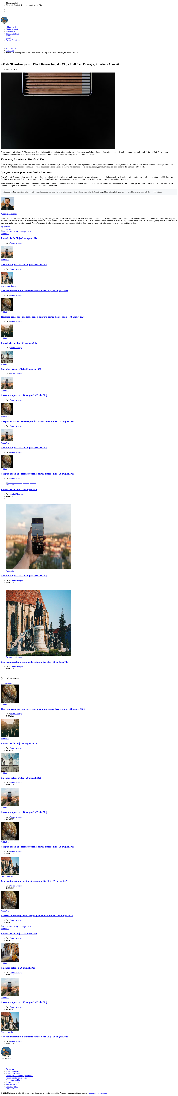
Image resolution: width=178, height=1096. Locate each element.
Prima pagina (11, 48)
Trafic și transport (12, 34)
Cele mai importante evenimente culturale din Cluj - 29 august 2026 (34, 881)
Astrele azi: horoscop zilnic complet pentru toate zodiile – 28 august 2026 (37, 915)
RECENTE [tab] (5, 227)
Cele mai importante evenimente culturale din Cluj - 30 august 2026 (34, 290)
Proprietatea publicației (14, 1080)
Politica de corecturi (13, 1073)
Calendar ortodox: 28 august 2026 (18, 968)
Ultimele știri (11, 27)
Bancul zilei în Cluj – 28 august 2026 (19, 933)
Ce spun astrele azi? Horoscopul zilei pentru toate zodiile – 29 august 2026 (37, 421)
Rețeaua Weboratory (13, 1082)
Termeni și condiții (13, 1084)
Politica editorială (12, 1071)
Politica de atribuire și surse (16, 1078)
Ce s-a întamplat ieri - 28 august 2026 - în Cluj (24, 395)
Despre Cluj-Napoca (14, 40)
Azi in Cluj (10, 51)
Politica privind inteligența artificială (19, 1076)
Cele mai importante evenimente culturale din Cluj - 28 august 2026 (34, 1036)
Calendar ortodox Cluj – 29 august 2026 (21, 369)
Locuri (8, 38)
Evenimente (10, 31)
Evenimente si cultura (9, 286)
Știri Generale (6, 683)
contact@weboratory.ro (98, 1093)
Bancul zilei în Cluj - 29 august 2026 (19, 343)
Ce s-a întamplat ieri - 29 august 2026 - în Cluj (24, 264)
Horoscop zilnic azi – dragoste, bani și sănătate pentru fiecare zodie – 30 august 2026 (43, 317)
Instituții (9, 36)
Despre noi (10, 1069)
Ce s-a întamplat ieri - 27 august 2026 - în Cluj (24, 1002)
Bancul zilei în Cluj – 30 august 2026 (19, 238)
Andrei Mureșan (9, 214)
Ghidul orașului (12, 29)
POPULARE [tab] (6, 229)
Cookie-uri (10, 1089)
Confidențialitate (12, 1087)
